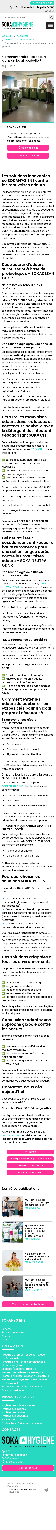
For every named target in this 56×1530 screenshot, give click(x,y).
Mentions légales (25, 1483)
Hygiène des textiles (13, 1412)
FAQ (4, 1339)
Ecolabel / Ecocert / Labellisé (19, 1369)
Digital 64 (14, 1492)
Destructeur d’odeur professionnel (22, 1423)
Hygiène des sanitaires (15, 1416)
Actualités (30, 1151)
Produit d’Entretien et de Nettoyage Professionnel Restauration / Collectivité (25, 1374)
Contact (7, 1336)
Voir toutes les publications (28, 1304)
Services (7, 1329)
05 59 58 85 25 (44, 3)
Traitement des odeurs (30, 1172)
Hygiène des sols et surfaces (18, 1405)
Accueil (10, 1483)
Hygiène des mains (13, 1419)
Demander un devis (28, 155)
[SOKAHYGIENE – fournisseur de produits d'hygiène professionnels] (17, 25)
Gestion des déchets (14, 1390)
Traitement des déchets (30, 1165)
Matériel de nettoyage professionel (22, 1386)
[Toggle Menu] (50, 25)
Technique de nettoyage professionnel (30, 1158)
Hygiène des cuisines (14, 1409)
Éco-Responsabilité (13, 1332)
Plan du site (12, 1486)
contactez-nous (12, 1135)
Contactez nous (28, 1468)
